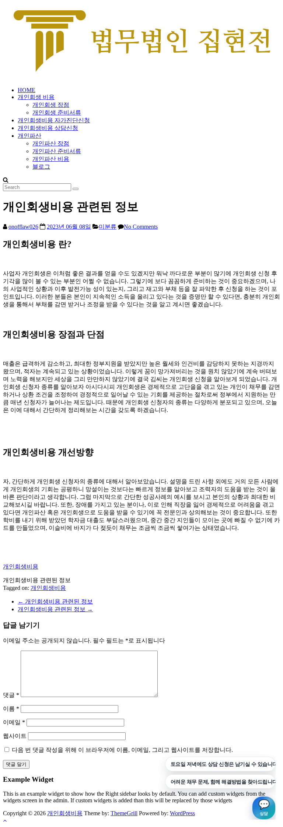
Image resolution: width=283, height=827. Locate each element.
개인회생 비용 (36, 97)
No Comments (141, 227)
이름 (11, 708)
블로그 (41, 166)
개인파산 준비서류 (56, 151)
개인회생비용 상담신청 (48, 128)
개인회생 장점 (50, 105)
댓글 (11, 695)
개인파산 (29, 136)
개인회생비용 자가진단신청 (54, 120)
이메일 (14, 722)
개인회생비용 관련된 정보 (55, 601)
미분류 (107, 227)
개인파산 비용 (50, 159)
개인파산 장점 (50, 143)
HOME (26, 90)
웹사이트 (15, 736)
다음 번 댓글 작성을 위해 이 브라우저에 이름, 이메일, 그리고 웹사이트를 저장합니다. (122, 750)
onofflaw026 (23, 227)
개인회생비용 (20, 566)
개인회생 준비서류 (56, 112)
